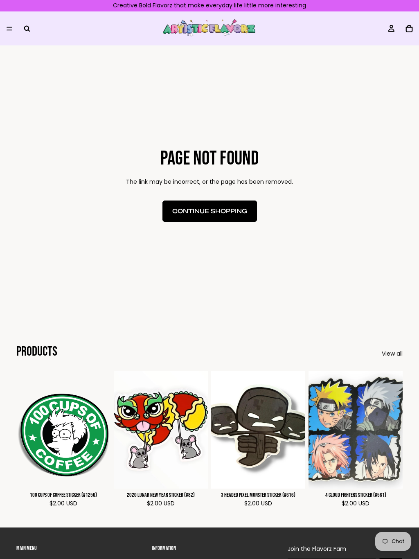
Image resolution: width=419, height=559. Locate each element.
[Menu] (9, 28)
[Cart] (409, 28)
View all (392, 354)
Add (104, 475)
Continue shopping (209, 210)
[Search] (27, 28)
